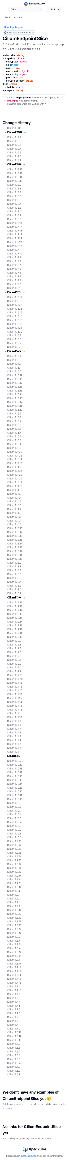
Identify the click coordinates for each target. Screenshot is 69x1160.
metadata (8, 87)
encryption (12, 61)
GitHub (9, 1108)
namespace (8, 90)
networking (12, 74)
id (7, 65)
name (8, 68)
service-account (15, 81)
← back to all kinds (12, 17)
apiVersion (9, 55)
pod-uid (10, 77)
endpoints (9, 58)
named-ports (13, 71)
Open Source (29, 1155)
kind (5, 84)
